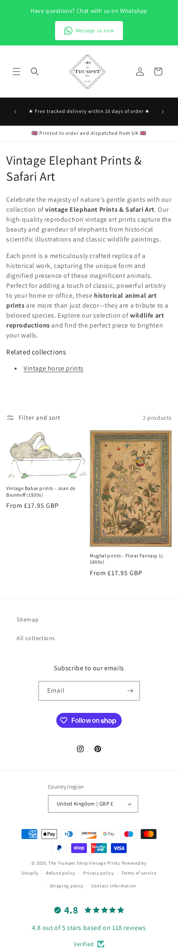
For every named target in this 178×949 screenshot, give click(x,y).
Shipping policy (67, 886)
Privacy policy (98, 873)
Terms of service (138, 873)
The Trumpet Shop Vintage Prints (84, 863)
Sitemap (27, 619)
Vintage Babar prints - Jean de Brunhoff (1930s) (41, 491)
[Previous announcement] (15, 112)
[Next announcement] (163, 112)
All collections (36, 638)
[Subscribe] (130, 690)
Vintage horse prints (54, 368)
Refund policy (60, 873)
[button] (16, 71)
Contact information (113, 886)
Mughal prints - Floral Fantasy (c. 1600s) (127, 558)
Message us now (95, 30)
